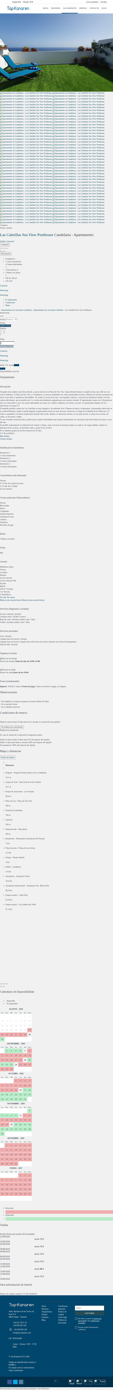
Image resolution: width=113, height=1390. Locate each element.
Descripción (5, 254)
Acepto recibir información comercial (88, 1328)
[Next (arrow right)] (4, 251)
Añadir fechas (5, 326)
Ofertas (83, 8)
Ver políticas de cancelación (12, 727)
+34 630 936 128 (19, 1325)
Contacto (94, 8)
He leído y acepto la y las (89, 1320)
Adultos (3, 328)
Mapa (8, 305)
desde (2, 313)
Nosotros (55, 8)
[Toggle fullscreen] (4, 248)
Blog (104, 8)
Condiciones (10, 303)
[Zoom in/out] (7, 248)
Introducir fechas (6, 346)
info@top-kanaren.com (22, 1333)
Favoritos (104, 2)
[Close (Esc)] (1, 248)
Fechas (2, 319)
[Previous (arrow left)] (1, 251)
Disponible (10, 1215)
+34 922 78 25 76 (20, 1323)
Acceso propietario (92, 2)
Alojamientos (69, 8)
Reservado (10, 1208)
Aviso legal (62, 1317)
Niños (2, 339)
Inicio (45, 8)
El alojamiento (11, 300)
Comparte (5, 245)
